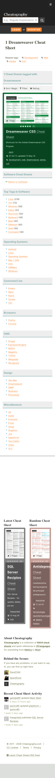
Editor (11, 210)
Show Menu (50, 4)
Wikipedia (13, 359)
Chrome (12, 323)
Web (46, 57)
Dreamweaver (15, 384)
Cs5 (24, 61)
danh (11, 152)
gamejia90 (15, 698)
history (28, 649)
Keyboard (13, 217)
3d (9, 412)
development (15, 160)
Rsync (11, 295)
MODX (11, 348)
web (23, 160)
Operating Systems (18, 256)
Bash (10, 221)
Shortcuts (13, 213)
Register (34, 29)
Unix (10, 264)
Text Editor (13, 441)
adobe (43, 160)
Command (13, 232)
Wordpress (13, 363)
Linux (11, 199)
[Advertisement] (21, 4)
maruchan (40, 600)
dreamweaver (33, 160)
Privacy (37, 747)
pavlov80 (14, 706)
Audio (11, 415)
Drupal (11, 341)
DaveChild (15, 672)
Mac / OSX (13, 260)
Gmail (11, 426)
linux (37, 649)
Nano (11, 292)
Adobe (12, 61)
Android (12, 249)
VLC (10, 448)
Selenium (12, 224)
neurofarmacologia (41, 616)
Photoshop (13, 395)
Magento (12, 352)
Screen (11, 299)
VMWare (12, 267)
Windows (12, 206)
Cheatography (11, 642)
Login (16, 29)
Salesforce (13, 437)
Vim (10, 202)
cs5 (7, 164)
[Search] (42, 20)
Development (31, 57)
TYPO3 (11, 355)
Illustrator (13, 391)
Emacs (11, 288)
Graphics (12, 430)
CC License (12, 747)
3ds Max (12, 380)
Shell (10, 228)
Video (11, 445)
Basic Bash (35, 698)
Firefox (11, 320)
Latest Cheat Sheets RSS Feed (24, 755)
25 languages (43, 646)
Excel (11, 423)
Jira (10, 434)
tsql (11, 619)
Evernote (12, 419)
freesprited (15, 611)
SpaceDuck (15, 678)
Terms (26, 747)
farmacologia (39, 612)
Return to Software (18, 182)
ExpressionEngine (17, 344)
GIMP (11, 387)
